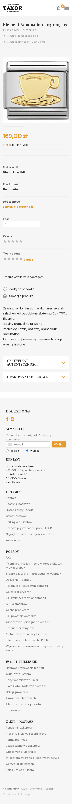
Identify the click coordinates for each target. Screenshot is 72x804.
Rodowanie (13, 710)
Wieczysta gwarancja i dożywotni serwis (32, 758)
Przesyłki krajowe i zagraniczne (26, 733)
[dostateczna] (9, 259)
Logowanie (36, 788)
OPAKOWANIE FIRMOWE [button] (27, 377)
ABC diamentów (16, 604)
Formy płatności (17, 739)
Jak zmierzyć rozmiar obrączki (26, 598)
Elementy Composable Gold (21, 35)
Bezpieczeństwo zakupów (23, 745)
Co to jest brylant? (18, 592)
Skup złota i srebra (18, 674)
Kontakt (11, 498)
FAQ (8, 557)
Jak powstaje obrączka (21, 616)
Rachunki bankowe (18, 504)
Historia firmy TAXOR (19, 510)
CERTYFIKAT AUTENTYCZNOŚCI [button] (22, 362)
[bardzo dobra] (17, 259)
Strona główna (11, 29)
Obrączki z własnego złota (23, 704)
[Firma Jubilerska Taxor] (16, 8)
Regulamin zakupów (19, 727)
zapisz (15, 451)
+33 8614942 (14, 470)
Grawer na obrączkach (21, 698)
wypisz (34, 451)
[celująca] (21, 259)
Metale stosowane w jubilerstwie (27, 634)
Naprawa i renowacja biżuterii (25, 668)
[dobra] (13, 259)
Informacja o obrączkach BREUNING (29, 640)
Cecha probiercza (17, 610)
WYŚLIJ (59, 444)
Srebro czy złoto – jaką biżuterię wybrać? (33, 573)
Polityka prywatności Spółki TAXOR (29, 528)
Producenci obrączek (20, 628)
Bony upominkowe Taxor (22, 680)
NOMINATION (29, 29)
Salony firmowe (16, 516)
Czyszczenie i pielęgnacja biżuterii (28, 622)
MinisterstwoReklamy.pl (16, 794)
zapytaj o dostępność (18, 206)
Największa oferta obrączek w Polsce (30, 534)
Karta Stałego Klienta (20, 770)
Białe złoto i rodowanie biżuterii (26, 686)
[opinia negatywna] (5, 259)
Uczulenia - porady (18, 579)
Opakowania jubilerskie (21, 751)
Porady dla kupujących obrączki (27, 586)
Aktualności (13, 540)
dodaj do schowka (21, 289)
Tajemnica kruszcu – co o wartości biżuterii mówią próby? (34, 565)
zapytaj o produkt (21, 296)
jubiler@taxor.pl (35, 470)
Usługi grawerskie (17, 692)
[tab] (36, 362)
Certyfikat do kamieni (20, 764)
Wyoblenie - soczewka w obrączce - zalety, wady (35, 648)
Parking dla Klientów (19, 522)
